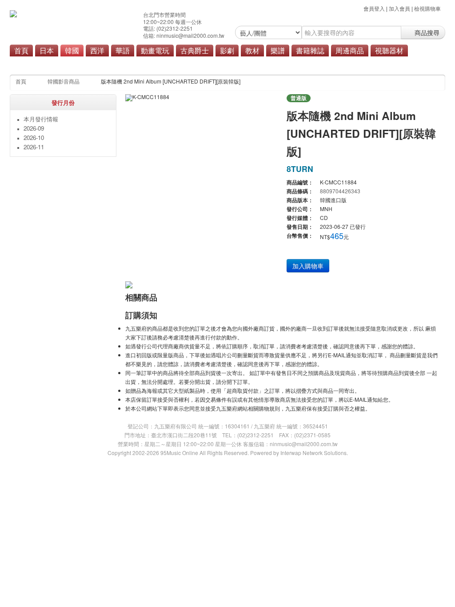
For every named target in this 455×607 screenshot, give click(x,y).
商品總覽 (229, 63)
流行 (177, 63)
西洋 (97, 50)
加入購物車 (307, 265)
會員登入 (374, 8)
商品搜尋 (426, 32)
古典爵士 (194, 50)
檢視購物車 (427, 8)
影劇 (227, 50)
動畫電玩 (155, 50)
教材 (252, 50)
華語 (123, 50)
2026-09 (34, 128)
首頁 (21, 50)
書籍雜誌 (310, 50)
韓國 (72, 50)
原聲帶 (200, 63)
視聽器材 (389, 50)
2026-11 (34, 147)
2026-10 (34, 137)
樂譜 (278, 50)
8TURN (300, 168)
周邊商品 (349, 50)
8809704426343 (340, 191)
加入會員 (399, 8)
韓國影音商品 (64, 81)
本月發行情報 (41, 119)
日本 (47, 50)
